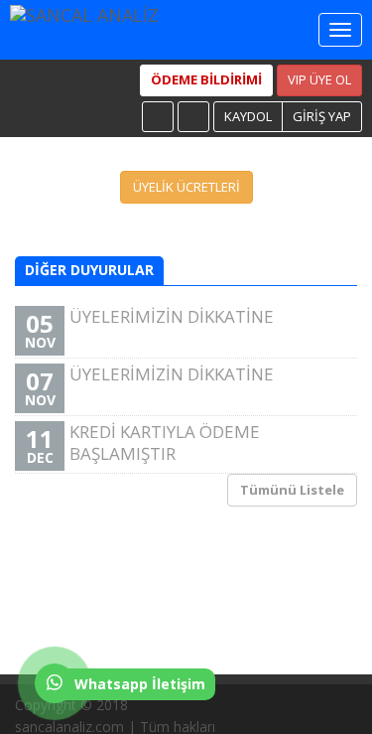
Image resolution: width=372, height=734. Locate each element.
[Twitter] (193, 117)
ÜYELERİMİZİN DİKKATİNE (150, 328)
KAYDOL (248, 116)
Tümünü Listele (292, 490)
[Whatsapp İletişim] (49, 697)
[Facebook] (158, 117)
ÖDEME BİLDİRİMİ (206, 79)
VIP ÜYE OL (319, 79)
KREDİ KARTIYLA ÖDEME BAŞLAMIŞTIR (143, 443)
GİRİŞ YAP (322, 116)
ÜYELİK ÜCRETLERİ (186, 187)
